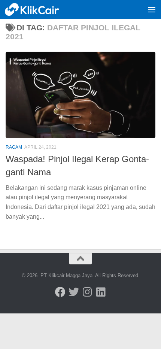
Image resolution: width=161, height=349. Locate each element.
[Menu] (151, 9)
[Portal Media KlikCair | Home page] (42, 9)
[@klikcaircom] (60, 292)
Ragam (14, 147)
